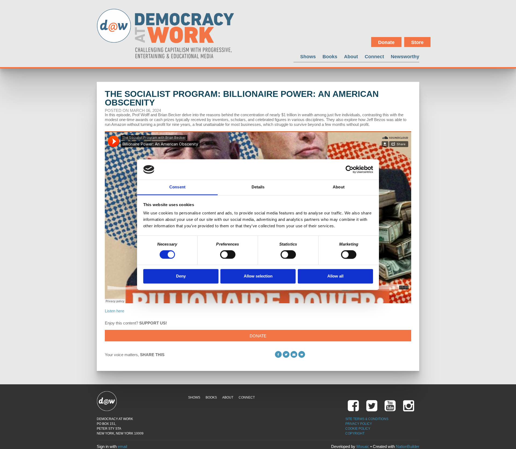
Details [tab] (258, 187)
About (351, 56)
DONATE (258, 336)
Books (329, 56)
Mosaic (362, 446)
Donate (386, 42)
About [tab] (339, 187)
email (122, 446)
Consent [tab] (177, 187)
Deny (181, 276)
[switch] (227, 254)
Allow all (335, 276)
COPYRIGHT (354, 433)
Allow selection (258, 276)
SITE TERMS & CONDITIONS (366, 419)
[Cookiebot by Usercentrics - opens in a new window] (349, 169)
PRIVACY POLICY (358, 424)
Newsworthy (405, 56)
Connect (374, 56)
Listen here (114, 311)
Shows (308, 56)
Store (417, 42)
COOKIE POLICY (357, 428)
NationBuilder (407, 446)
